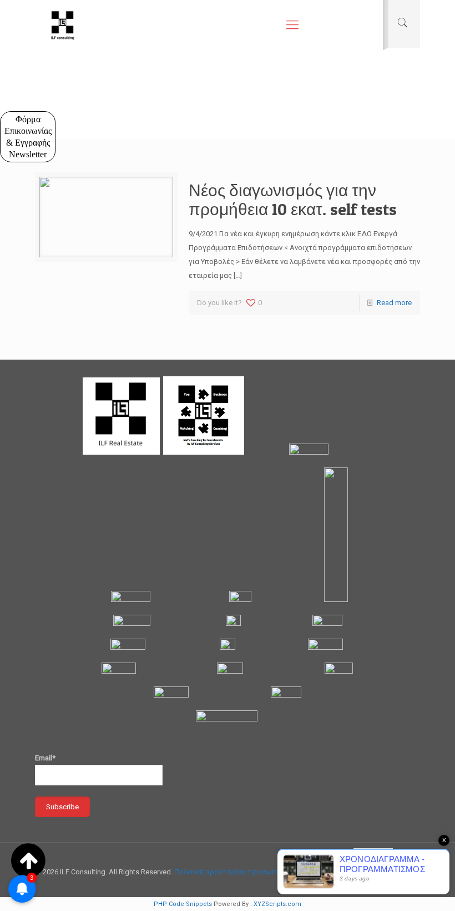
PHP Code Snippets (183, 904)
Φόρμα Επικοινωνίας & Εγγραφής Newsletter (28, 137)
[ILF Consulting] (62, 25)
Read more (394, 302)
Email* (45, 758)
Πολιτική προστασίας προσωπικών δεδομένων (252, 872)
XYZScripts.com (277, 904)
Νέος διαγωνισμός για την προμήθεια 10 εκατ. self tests (293, 199)
